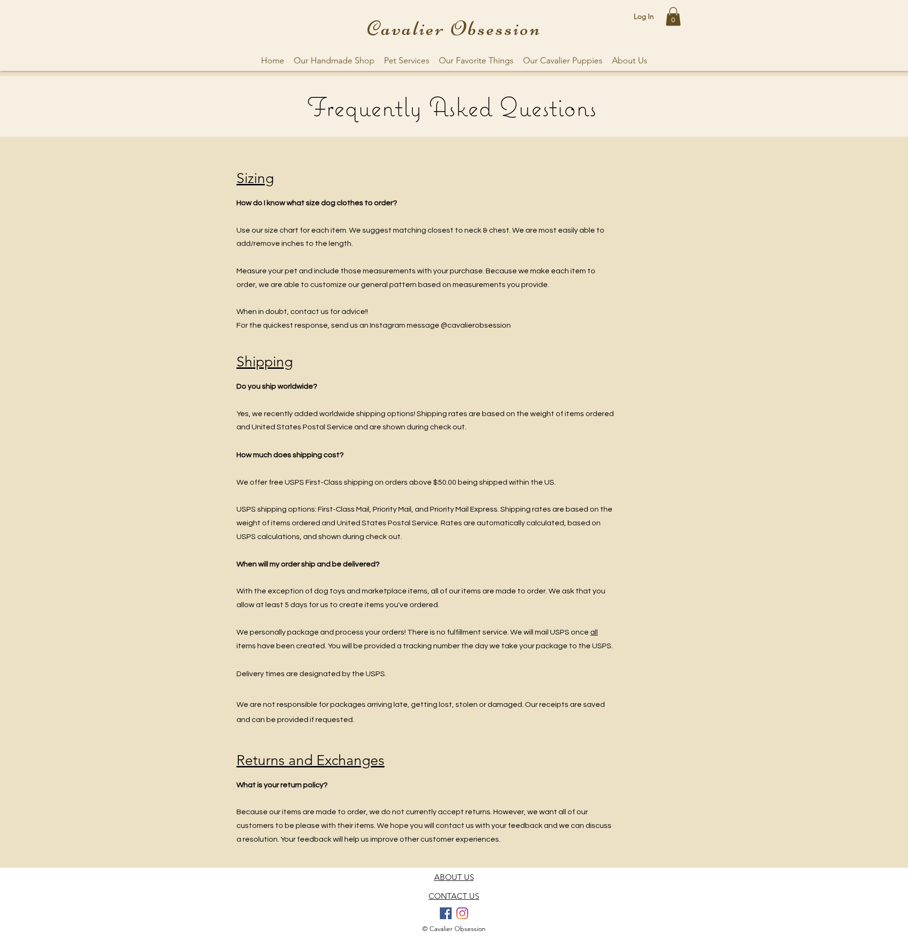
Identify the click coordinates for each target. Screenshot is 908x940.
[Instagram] (462, 913)
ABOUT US (454, 877)
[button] (673, 16)
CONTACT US (453, 896)
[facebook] (446, 913)
